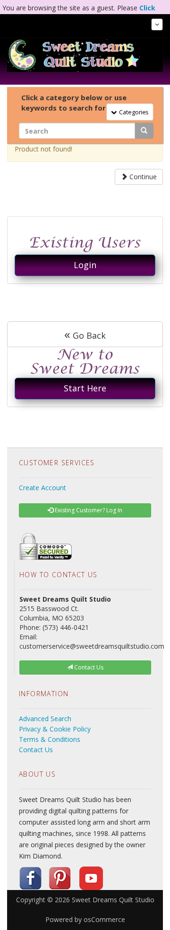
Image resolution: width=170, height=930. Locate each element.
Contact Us (36, 749)
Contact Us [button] (88, 667)
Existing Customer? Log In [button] (87, 510)
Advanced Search (45, 718)
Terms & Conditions (49, 739)
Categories (132, 111)
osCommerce (104, 919)
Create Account (42, 487)
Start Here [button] (85, 388)
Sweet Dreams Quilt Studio (113, 899)
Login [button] (85, 264)
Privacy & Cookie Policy (55, 728)
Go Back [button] (85, 334)
